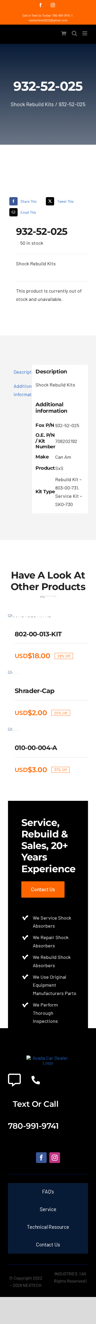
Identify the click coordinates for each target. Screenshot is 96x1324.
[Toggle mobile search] (74, 33)
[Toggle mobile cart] (63, 33)
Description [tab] (21, 372)
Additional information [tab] (21, 390)
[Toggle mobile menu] (85, 33)
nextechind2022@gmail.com (48, 20)
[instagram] (54, 1157)
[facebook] (41, 1157)
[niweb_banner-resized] (48, 1058)
